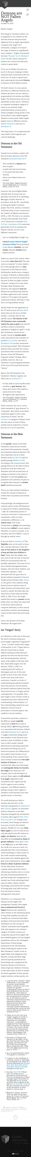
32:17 (25, 1065)
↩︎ (20, 1012)
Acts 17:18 (16, 1072)
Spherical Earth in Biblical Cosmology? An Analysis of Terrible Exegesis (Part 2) (14, 1109)
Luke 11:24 (18, 458)
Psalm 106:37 (23, 310)
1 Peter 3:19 (22, 817)
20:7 (12, 1065)
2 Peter (26, 842)
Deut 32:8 (18, 1065)
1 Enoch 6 (7, 809)
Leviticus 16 (5, 419)
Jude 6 (10, 820)
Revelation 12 (6, 127)
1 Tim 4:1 (26, 1084)
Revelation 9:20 (7, 343)
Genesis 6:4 (11, 124)
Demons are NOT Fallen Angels (11, 16)
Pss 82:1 (18, 1067)
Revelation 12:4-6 (14, 732)
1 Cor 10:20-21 (17, 1084)
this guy (26, 1143)
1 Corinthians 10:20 (14, 224)
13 (15, 820)
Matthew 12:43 (18, 460)
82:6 (23, 1067)
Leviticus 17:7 (16, 379)
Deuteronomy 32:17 (18, 159)
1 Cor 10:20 (12, 341)
